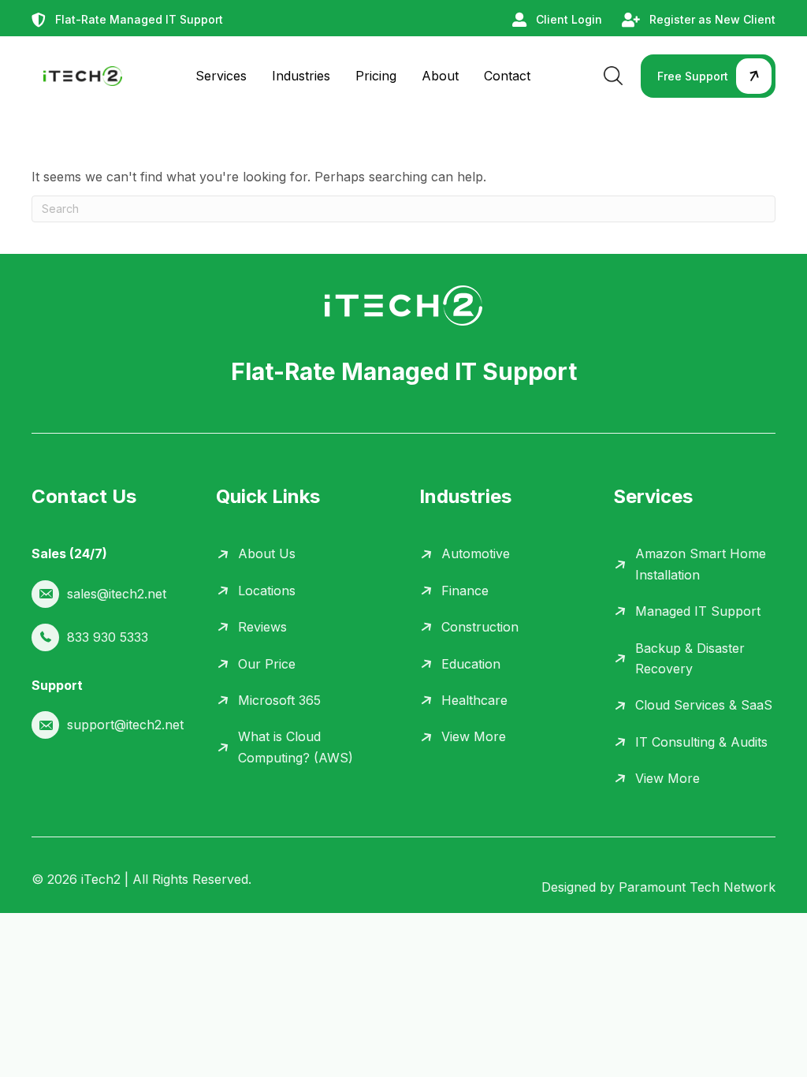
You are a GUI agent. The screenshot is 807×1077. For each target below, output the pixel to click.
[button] (708, 76)
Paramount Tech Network (697, 887)
